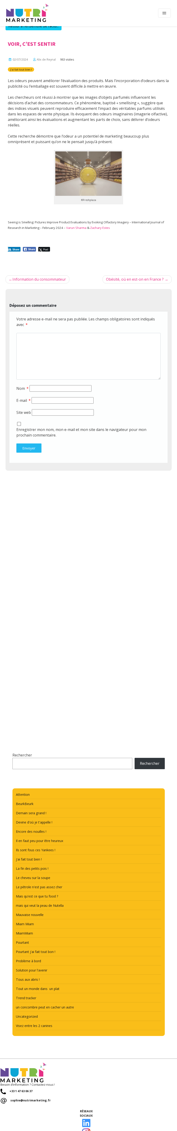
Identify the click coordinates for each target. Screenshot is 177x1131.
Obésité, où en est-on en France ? (135, 279)
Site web (23, 412)
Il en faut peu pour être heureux (39, 841)
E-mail (23, 400)
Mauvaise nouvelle (30, 915)
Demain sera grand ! (31, 813)
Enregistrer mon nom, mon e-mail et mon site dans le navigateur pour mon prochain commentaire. (81, 432)
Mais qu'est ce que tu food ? (37, 896)
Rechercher (22, 755)
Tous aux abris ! (28, 979)
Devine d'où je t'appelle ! (34, 822)
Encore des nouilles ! (31, 831)
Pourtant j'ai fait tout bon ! (35, 952)
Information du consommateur (39, 279)
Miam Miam (25, 924)
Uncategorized (27, 1016)
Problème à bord (28, 961)
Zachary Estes (100, 228)
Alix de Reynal (46, 59)
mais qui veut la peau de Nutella (40, 905)
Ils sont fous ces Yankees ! (35, 850)
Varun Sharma (76, 228)
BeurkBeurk (24, 804)
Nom (22, 388)
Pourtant (22, 942)
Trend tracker (26, 998)
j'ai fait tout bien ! (21, 69)
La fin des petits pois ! (32, 868)
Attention (23, 794)
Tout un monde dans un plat (37, 989)
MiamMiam (24, 933)
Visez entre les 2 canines (34, 1025)
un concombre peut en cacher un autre (45, 1007)
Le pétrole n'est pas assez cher (39, 887)
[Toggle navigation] (164, 13)
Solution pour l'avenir (31, 970)
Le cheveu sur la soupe (33, 878)
